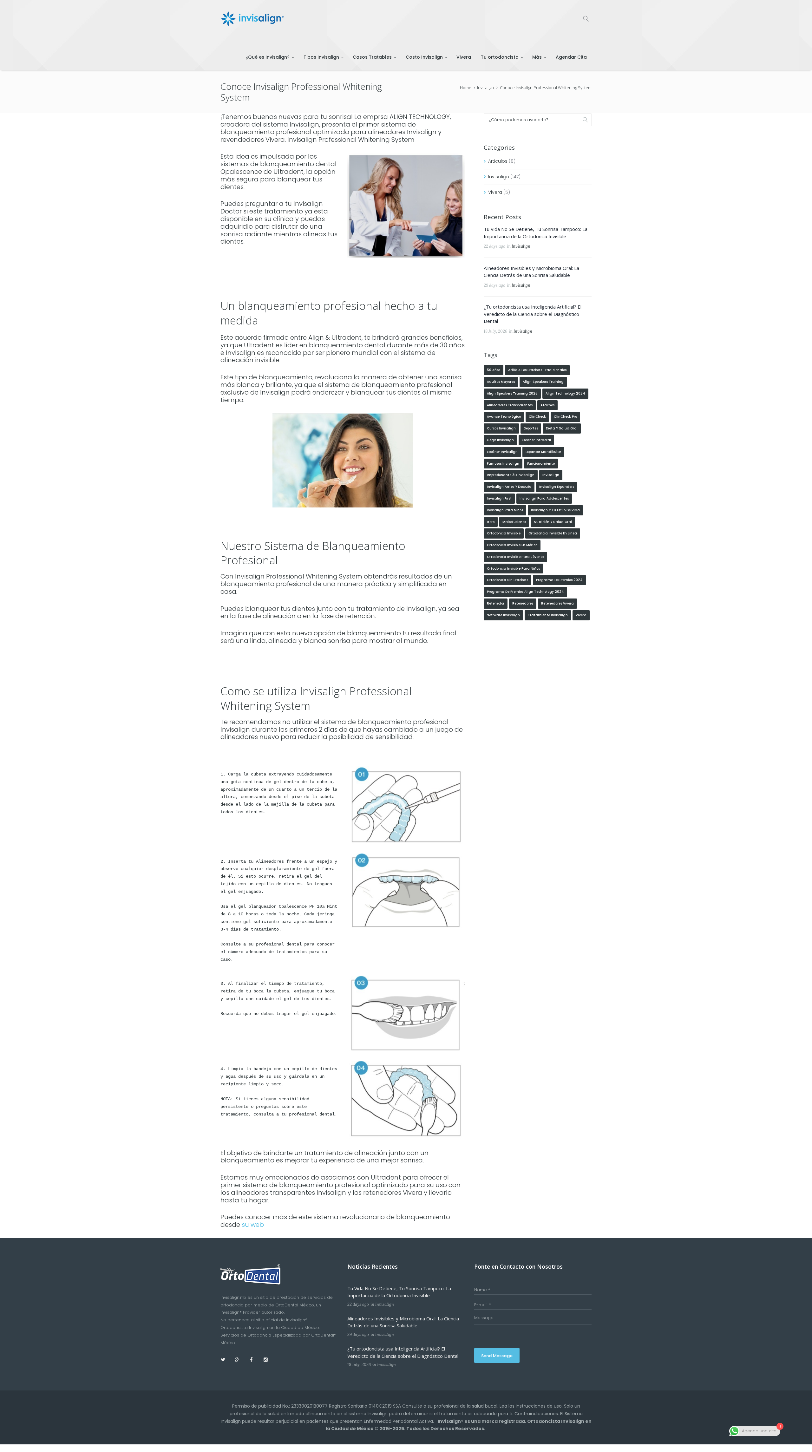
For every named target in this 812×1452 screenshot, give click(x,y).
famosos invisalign (503, 463)
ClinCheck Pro (565, 416)
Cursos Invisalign (501, 428)
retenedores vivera (557, 603)
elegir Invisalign (500, 440)
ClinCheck (537, 416)
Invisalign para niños (505, 510)
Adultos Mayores (501, 381)
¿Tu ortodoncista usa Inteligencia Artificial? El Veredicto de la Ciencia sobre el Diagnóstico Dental (532, 314)
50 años (493, 370)
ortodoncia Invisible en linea (552, 533)
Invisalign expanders (556, 486)
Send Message (497, 1356)
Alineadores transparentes (510, 405)
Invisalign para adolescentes (544, 498)
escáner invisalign (502, 451)
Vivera (495, 192)
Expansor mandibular (543, 451)
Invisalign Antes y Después (509, 486)
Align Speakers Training (543, 381)
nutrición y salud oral (553, 522)
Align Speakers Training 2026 (512, 393)
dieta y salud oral (562, 428)
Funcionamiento (541, 463)
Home (465, 87)
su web (253, 1224)
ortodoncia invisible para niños (513, 568)
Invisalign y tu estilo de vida (555, 510)
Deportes (531, 428)
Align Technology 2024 (565, 393)
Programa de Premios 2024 (559, 580)
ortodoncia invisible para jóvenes (515, 556)
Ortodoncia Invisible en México (512, 545)
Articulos (498, 161)
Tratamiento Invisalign (548, 615)
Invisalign (485, 87)
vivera (581, 615)
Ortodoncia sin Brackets (507, 580)
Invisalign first (499, 498)
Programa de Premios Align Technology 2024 (525, 591)
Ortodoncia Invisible (504, 533)
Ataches (547, 405)
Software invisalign (503, 615)
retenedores (522, 603)
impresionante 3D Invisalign (510, 475)
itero (490, 522)
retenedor (495, 603)
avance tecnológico (504, 416)
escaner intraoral (536, 440)
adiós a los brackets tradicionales (537, 370)
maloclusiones (514, 522)
